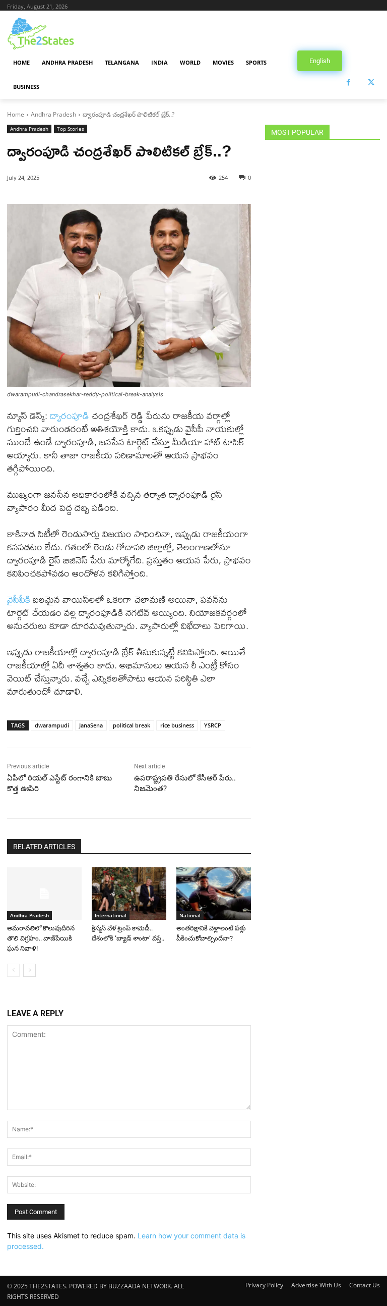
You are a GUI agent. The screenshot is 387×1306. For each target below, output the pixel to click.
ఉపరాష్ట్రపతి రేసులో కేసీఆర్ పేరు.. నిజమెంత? (185, 783)
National (190, 915)
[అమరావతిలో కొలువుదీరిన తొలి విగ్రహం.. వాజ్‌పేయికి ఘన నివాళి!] (44, 893)
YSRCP (212, 725)
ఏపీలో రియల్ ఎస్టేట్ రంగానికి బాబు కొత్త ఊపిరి (59, 783)
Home (15, 114)
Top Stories (70, 128)
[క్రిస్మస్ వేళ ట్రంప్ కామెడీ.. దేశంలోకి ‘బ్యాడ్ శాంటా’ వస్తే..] (129, 893)
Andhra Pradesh (53, 114)
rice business (177, 725)
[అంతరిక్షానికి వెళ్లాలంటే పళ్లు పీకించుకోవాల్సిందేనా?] (213, 893)
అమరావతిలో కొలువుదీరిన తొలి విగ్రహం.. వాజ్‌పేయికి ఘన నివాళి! (41, 938)
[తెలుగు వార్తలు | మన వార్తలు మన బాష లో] (75, 33)
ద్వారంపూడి (69, 415)
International (110, 915)
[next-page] (29, 970)
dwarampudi (52, 725)
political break (131, 725)
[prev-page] (13, 970)
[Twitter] (371, 82)
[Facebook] (348, 82)
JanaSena (91, 725)
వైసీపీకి (18, 599)
